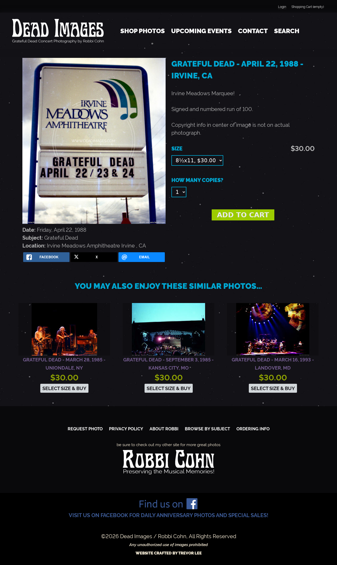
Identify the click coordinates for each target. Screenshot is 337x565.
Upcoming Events (201, 31)
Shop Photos (142, 31)
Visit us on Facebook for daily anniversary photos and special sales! (168, 515)
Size (176, 148)
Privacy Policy (126, 428)
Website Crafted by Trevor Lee (169, 553)
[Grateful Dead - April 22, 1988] (93, 222)
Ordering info (253, 428)
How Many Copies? (197, 180)
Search (286, 31)
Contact (253, 31)
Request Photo (85, 428)
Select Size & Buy (64, 388)
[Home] (58, 31)
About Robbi (164, 428)
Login (282, 7)
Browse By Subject (207, 428)
